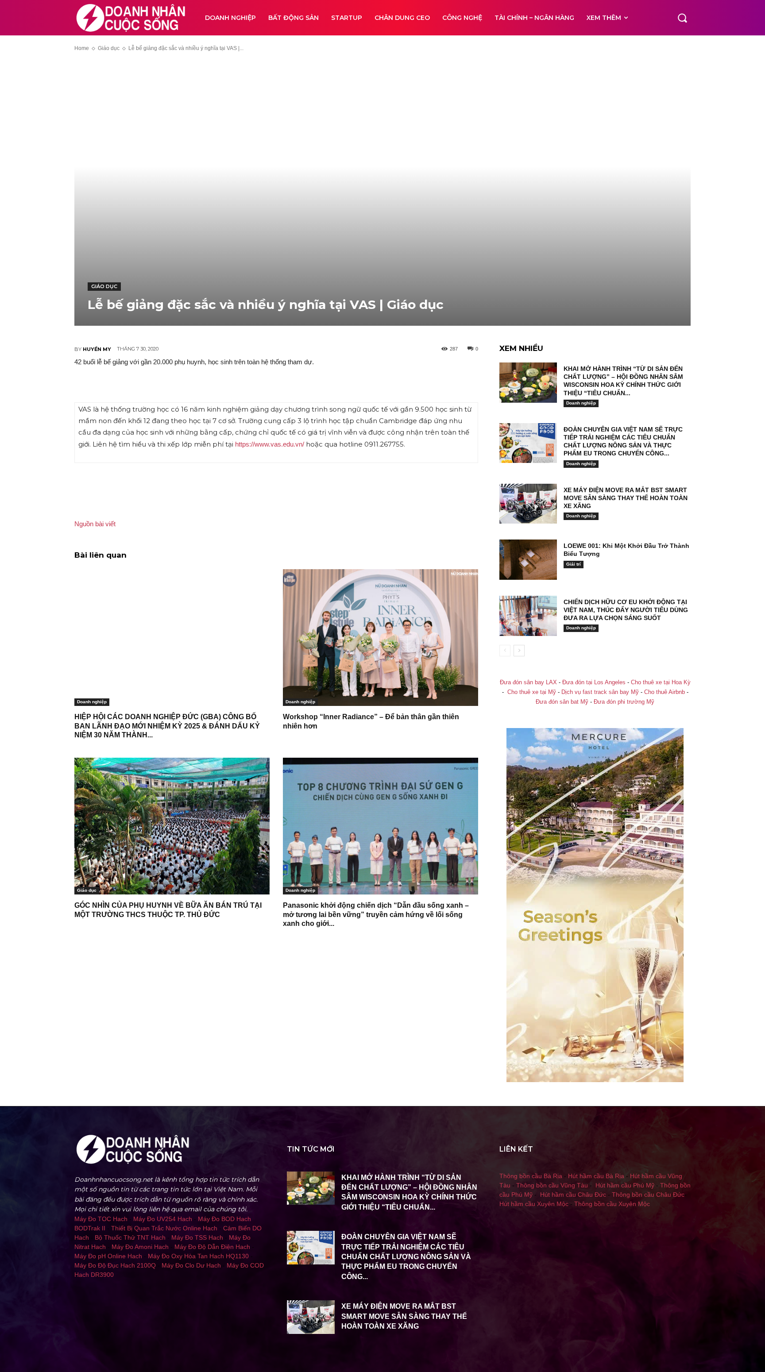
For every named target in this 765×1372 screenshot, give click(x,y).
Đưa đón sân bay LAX (528, 682)
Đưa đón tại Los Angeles (594, 682)
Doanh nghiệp (92, 701)
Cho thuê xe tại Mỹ (531, 692)
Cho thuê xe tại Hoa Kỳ (661, 682)
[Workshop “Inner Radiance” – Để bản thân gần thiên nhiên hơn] (380, 637)
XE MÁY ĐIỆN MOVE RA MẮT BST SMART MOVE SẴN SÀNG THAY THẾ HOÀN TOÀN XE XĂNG (626, 497)
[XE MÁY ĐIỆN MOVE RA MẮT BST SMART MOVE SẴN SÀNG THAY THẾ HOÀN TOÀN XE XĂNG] (528, 504)
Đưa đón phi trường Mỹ (624, 702)
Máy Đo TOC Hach (101, 1218)
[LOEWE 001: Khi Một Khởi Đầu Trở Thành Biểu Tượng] (528, 560)
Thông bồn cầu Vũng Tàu (552, 1185)
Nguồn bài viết (95, 524)
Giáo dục (109, 48)
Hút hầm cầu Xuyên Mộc (533, 1203)
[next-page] (519, 650)
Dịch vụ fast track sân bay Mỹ (600, 692)
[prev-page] (504, 650)
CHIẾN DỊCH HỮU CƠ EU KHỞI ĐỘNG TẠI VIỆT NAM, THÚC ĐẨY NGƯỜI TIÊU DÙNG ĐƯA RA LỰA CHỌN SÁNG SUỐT (626, 609)
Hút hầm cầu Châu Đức (573, 1194)
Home (81, 48)
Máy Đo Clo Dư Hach (191, 1265)
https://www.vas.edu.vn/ (270, 444)
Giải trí (573, 564)
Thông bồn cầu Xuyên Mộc (612, 1203)
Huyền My (97, 349)
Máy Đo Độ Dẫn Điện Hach (212, 1246)
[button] (682, 17)
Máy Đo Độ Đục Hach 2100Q (115, 1265)
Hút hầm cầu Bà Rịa (596, 1175)
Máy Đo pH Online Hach (108, 1256)
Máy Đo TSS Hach (197, 1237)
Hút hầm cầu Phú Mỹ (624, 1185)
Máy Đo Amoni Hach (140, 1246)
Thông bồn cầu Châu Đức (648, 1194)
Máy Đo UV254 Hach (162, 1218)
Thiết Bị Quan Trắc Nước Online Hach (164, 1228)
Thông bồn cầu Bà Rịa (530, 1175)
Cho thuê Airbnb (664, 692)
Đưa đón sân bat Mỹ (562, 702)
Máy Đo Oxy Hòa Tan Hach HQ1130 (198, 1256)
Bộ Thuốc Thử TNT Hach (130, 1237)
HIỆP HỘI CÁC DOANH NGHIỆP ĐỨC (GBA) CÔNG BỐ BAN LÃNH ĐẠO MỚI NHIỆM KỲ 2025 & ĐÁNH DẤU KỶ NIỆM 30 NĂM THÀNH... (167, 726)
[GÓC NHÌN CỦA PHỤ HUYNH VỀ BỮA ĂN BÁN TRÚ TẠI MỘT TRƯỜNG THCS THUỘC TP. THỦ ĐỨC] (172, 826)
